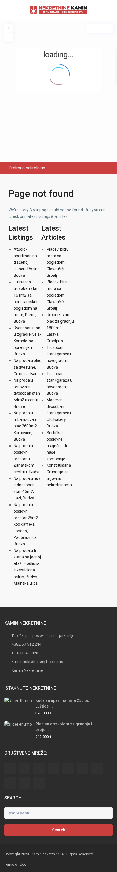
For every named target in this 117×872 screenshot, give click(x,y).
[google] (68, 768)
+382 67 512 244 (26, 644)
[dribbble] (53, 768)
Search (58, 830)
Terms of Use (15, 864)
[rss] (24, 768)
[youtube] (24, 783)
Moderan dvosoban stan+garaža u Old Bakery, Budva (59, 413)
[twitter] (39, 768)
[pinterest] (10, 783)
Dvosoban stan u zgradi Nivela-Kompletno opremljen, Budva (27, 341)
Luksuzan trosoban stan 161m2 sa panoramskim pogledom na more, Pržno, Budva (26, 302)
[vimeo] (39, 783)
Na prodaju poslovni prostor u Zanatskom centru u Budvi (26, 459)
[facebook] (10, 768)
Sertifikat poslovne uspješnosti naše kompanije (57, 445)
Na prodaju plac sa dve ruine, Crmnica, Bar (27, 367)
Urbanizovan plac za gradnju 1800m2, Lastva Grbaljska (60, 328)
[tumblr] (97, 768)
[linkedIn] (82, 768)
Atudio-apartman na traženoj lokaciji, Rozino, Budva (27, 262)
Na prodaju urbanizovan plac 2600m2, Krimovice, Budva (26, 426)
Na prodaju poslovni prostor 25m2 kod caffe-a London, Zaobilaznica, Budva (26, 524)
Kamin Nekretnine (27, 670)
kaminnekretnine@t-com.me (37, 661)
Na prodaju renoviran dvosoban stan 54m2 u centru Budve (27, 393)
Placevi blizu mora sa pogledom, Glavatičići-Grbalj (58, 262)
